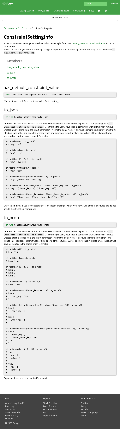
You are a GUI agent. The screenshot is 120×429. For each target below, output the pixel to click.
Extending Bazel (61, 10)
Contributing (79, 10)
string (9, 117)
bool (8, 94)
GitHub (114, 3)
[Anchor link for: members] (24, 60)
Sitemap (9, 418)
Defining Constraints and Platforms (88, 43)
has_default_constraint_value (23, 67)
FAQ (45, 412)
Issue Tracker (49, 406)
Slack (83, 415)
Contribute (10, 409)
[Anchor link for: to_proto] (23, 217)
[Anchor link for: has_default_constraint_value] (61, 87)
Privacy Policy (11, 415)
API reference (22, 28)
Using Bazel (43, 10)
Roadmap (9, 406)
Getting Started (26, 10)
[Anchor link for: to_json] (20, 109)
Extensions (9, 28)
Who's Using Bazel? (14, 403)
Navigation (61, 17)
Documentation (50, 409)
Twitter (84, 403)
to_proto (12, 78)
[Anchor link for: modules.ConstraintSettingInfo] (55, 36)
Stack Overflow (50, 403)
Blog (91, 10)
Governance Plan (13, 412)
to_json (11, 72)
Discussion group (89, 412)
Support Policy (50, 415)
